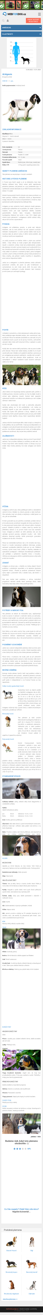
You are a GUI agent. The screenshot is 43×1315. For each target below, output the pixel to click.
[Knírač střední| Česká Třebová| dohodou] (35, 5)
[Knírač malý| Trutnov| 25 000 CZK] (18, 5)
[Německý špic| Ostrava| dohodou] (10, 5)
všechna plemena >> (10, 1299)
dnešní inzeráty (24, 1309)
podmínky (34, 1309)
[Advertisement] (21, 301)
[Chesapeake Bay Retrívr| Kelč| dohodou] (25, 5)
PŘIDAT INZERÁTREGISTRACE (33, 20)
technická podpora (12, 1309)
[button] (39, 14)
